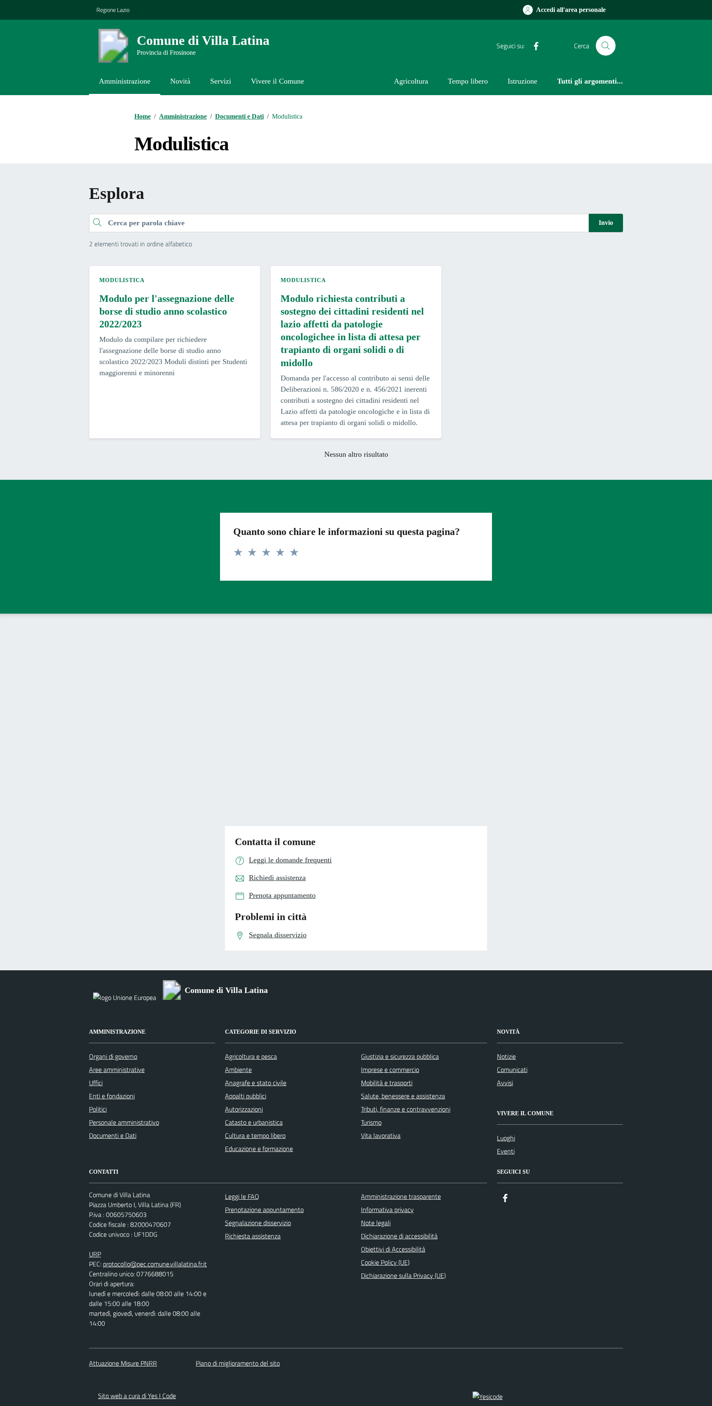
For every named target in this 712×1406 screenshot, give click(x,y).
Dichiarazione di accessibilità (399, 1236)
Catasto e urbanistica (254, 1122)
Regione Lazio (112, 9)
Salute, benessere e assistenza (403, 1096)
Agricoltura (411, 81)
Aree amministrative (117, 1069)
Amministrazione (124, 81)
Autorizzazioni (244, 1109)
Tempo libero (468, 81)
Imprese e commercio (390, 1069)
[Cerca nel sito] (606, 46)
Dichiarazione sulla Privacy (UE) (403, 1275)
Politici (98, 1109)
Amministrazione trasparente (401, 1196)
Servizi (220, 81)
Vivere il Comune (277, 81)
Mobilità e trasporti (386, 1083)
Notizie (506, 1056)
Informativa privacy (387, 1209)
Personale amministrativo (124, 1122)
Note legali (376, 1223)
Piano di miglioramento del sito (238, 1363)
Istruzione (522, 81)
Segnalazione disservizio (258, 1223)
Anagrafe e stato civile (255, 1083)
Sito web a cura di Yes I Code (137, 1396)
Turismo (371, 1122)
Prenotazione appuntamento (264, 1209)
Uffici (96, 1083)
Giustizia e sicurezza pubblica (400, 1056)
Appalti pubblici (245, 1096)
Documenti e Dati (112, 1135)
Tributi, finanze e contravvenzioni (405, 1109)
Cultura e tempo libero (255, 1135)
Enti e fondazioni (112, 1096)
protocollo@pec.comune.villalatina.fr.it (155, 1264)
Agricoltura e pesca (251, 1056)
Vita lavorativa (380, 1135)
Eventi (506, 1151)
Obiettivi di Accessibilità (393, 1249)
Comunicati (512, 1069)
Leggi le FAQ (242, 1196)
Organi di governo (113, 1056)
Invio (606, 222)
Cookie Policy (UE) (385, 1262)
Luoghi (506, 1138)
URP (95, 1254)
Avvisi (505, 1083)
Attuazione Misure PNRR (123, 1363)
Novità (180, 81)
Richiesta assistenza (253, 1236)
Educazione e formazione (259, 1149)
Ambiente (238, 1069)
